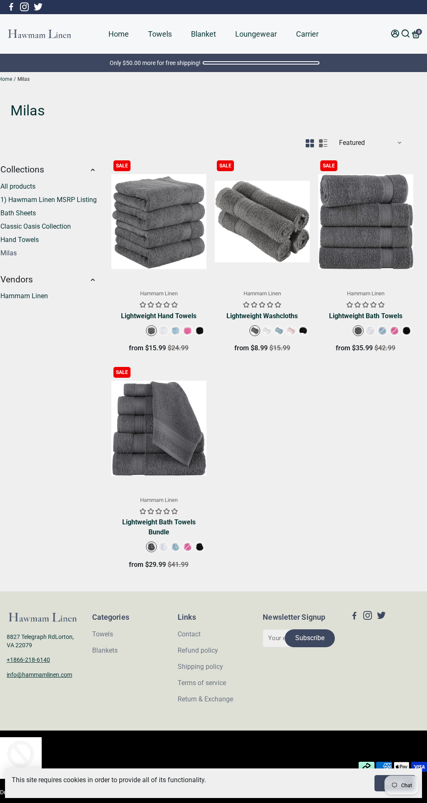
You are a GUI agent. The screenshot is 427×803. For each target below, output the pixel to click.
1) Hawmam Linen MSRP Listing (48, 200)
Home (118, 34)
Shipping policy (200, 667)
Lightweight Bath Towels (365, 316)
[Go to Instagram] (24, 7)
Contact (189, 634)
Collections (22, 170)
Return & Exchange (205, 699)
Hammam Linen (24, 296)
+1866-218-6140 (28, 659)
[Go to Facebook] (11, 7)
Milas (8, 253)
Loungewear (256, 34)
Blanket (203, 34)
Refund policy (198, 650)
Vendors (16, 279)
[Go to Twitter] (38, 7)
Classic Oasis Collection (35, 226)
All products (17, 186)
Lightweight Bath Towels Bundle (159, 527)
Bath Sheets (18, 213)
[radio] (151, 330)
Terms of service (202, 683)
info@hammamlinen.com (39, 674)
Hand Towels (19, 240)
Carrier (307, 34)
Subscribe (309, 638)
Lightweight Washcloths (262, 316)
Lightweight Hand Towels (158, 316)
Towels (160, 34)
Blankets (105, 650)
